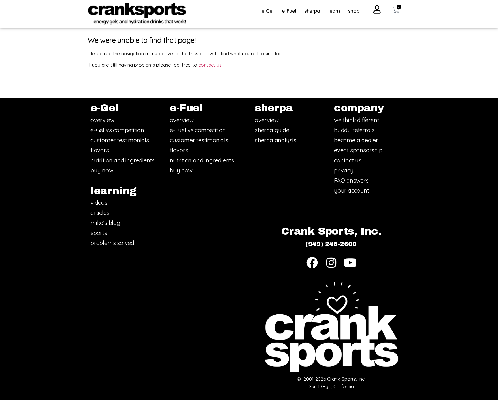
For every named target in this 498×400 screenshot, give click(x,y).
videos (98, 202)
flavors (99, 150)
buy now (101, 170)
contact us (209, 65)
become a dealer (356, 140)
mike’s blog (105, 222)
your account (351, 190)
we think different (356, 120)
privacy (344, 170)
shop (353, 10)
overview (102, 120)
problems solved (112, 243)
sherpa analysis (275, 140)
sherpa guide (272, 130)
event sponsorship (358, 150)
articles (99, 212)
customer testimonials (119, 140)
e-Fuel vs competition (198, 130)
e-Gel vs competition (117, 130)
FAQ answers (351, 180)
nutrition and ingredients (122, 160)
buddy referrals (354, 130)
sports (98, 232)
